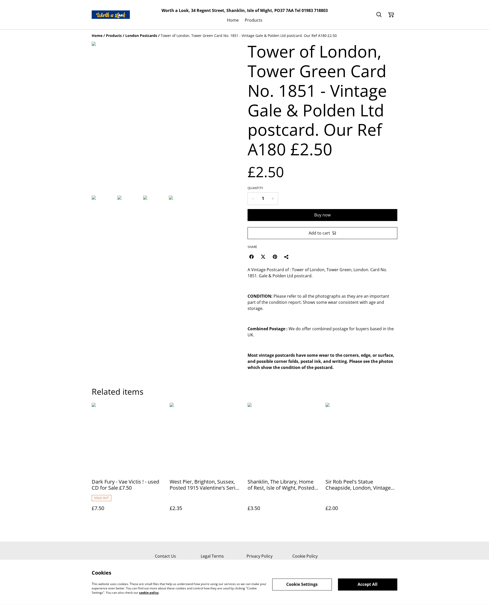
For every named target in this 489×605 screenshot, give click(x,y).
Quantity (255, 188)
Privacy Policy (260, 556)
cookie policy (149, 592)
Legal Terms (212, 556)
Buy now (322, 215)
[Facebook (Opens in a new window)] (251, 256)
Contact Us (165, 556)
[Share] (286, 256)
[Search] (379, 14)
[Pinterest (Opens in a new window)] (275, 256)
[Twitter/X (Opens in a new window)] (263, 256)
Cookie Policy (305, 556)
